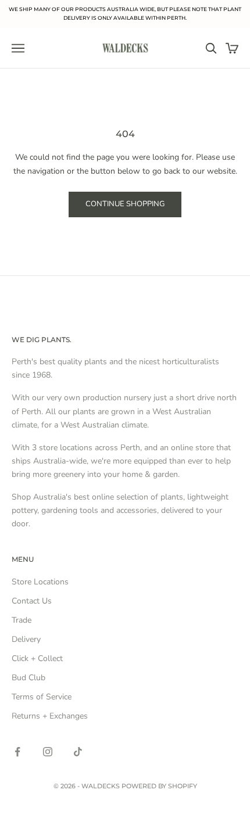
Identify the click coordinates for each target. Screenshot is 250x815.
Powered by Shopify (159, 786)
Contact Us (32, 600)
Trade (21, 620)
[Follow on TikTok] (78, 751)
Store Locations (40, 581)
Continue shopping (125, 204)
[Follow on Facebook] (17, 751)
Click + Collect (37, 658)
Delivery (26, 639)
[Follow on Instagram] (47, 751)
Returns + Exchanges (50, 715)
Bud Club (28, 677)
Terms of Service (42, 696)
